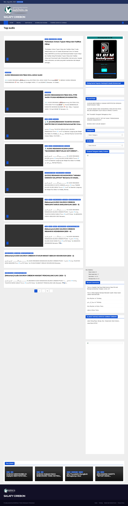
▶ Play (104, 70)
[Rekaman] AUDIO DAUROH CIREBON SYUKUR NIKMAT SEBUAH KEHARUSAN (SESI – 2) (39, 256)
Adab (46, 119)
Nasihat (59, 39)
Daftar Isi (28, 22)
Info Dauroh (17, 253)
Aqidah (55, 226)
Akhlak (50, 119)
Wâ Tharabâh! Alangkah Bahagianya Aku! (99, 114)
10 (47, 291)
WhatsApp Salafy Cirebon (74, 199)
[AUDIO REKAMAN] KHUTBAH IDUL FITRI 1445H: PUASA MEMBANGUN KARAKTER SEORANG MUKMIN (61, 97)
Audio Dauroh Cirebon (50, 172)
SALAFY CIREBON (14, 17)
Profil (19, 22)
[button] (120, 22)
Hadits (102, 472)
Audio (46, 39)
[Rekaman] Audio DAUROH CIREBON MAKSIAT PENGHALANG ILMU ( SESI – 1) (35, 276)
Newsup (25, 502)
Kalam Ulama (75, 472)
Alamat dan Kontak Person (110, 502)
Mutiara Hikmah (52, 39)
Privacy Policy (121, 502)
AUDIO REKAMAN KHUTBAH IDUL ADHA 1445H (23, 75)
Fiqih (12, 472)
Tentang (99, 298)
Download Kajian (41, 22)
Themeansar (31, 502)
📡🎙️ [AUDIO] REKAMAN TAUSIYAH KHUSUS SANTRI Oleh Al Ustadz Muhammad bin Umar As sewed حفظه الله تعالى (63, 124)
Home (11, 22)
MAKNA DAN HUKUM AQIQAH (96, 124)
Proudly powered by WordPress (11, 502)
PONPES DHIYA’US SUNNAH (59, 22)
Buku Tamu (100, 306)
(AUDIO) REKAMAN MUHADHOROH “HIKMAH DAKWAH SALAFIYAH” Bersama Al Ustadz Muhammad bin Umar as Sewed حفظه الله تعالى (63, 177)
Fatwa (8, 472)
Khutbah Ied (8, 72)
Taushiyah (55, 119)
